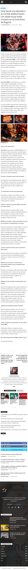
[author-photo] (14, 370)
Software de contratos (6, 568)
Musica (2, 398)
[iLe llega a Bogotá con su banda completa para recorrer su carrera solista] (14, 396)
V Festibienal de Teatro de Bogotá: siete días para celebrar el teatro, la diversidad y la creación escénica (23, 402)
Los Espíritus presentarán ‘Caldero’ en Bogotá (13, 459)
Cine (2, 560)
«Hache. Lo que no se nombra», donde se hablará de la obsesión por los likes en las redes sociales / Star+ (7, 359)
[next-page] (15, 407)
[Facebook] (2, 30)
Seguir (24, 446)
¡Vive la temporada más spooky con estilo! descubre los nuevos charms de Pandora (21, 358)
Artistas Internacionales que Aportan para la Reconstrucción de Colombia (5, 401)
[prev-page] (13, 407)
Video (2, 558)
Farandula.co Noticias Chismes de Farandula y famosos (12, 461)
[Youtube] (14, 386)
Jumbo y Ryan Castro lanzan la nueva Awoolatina (12, 418)
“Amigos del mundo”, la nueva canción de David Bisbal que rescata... (18, 534)
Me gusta (24, 443)
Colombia (6, 5)
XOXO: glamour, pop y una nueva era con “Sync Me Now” (14, 429)
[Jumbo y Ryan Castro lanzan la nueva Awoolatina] (5, 528)
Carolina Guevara (6, 24)
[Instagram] (12, 507)
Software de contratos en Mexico (19, 568)
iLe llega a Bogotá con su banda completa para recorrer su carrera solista (14, 401)
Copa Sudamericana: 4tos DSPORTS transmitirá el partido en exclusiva (14, 415)
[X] (15, 507)
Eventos (3, 551)
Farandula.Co (3, 456)
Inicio (2, 5)
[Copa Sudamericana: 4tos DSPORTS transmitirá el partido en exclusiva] (5, 520)
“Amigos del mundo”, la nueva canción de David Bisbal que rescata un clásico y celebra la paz (13, 422)
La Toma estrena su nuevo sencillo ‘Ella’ (11, 454)
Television (3, 553)
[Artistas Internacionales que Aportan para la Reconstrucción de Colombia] (5, 396)
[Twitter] (5, 30)
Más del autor (20, 390)
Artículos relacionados (10, 390)
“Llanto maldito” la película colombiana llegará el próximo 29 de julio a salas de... (14, 467)
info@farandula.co (17, 504)
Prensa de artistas (5, 476)
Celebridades (4, 556)
